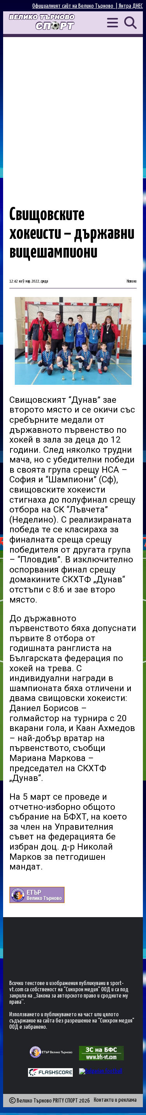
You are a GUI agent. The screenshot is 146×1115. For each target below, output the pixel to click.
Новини (132, 281)
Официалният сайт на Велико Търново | (75, 6)
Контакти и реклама (115, 1100)
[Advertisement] (73, 114)
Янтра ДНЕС (131, 6)
